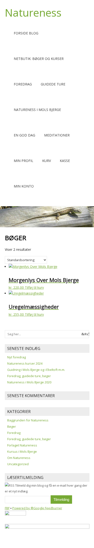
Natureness (33, 12)
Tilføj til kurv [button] (34, 287)
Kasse (65, 160)
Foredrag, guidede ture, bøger (29, 376)
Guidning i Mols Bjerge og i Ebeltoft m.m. (36, 369)
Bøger (11, 426)
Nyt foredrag (16, 357)
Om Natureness (18, 458)
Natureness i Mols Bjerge (37, 109)
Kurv (46, 160)
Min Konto (24, 186)
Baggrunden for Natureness (27, 420)
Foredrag (23, 84)
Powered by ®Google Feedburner (37, 508)
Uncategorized (18, 464)
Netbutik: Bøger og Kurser (39, 58)
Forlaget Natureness (22, 445)
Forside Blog (26, 33)
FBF (7, 508)
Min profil (23, 160)
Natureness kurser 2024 (24, 363)
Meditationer (57, 135)
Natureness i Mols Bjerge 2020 (29, 382)
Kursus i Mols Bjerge (22, 451)
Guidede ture (53, 84)
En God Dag (24, 135)
